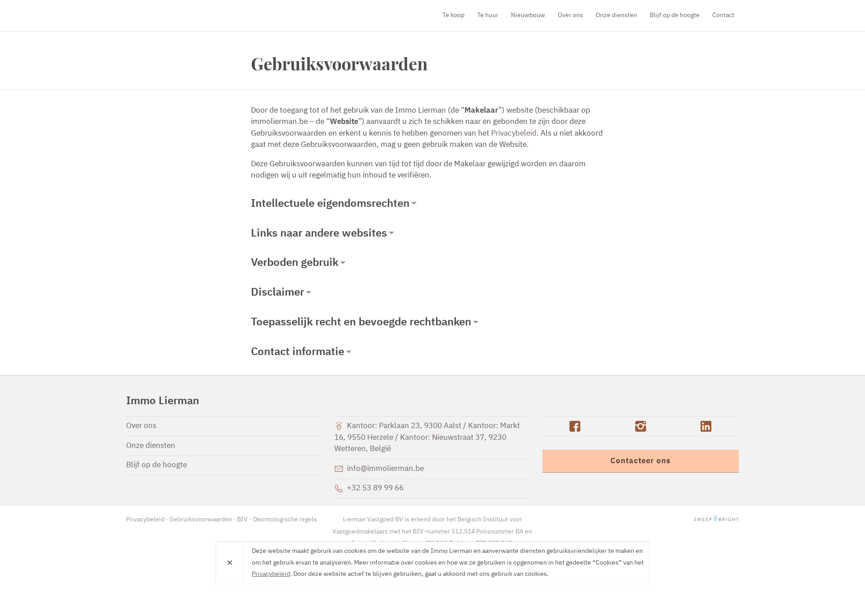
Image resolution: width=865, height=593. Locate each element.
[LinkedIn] (706, 426)
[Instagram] (640, 426)
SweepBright (716, 519)
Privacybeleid (514, 133)
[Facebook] (575, 426)
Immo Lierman (178, 15)
